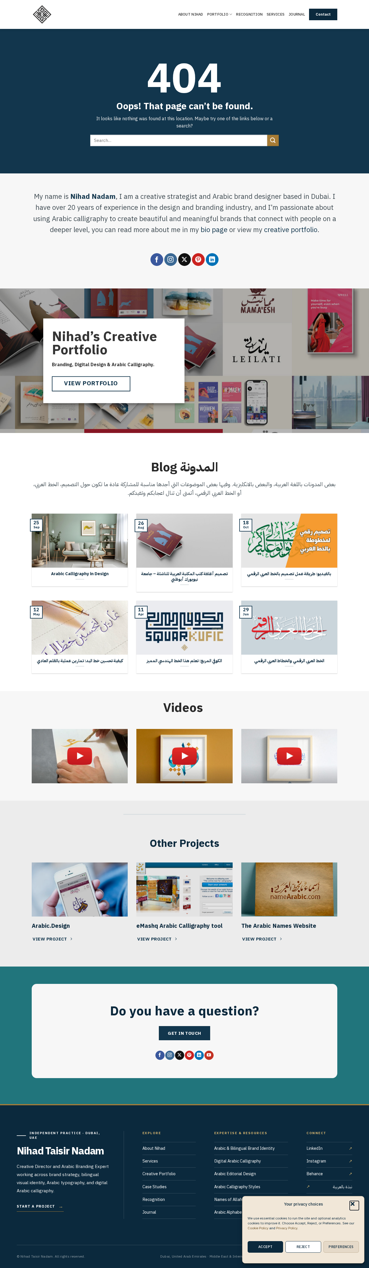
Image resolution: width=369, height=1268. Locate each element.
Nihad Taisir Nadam (60, 1150)
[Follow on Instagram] (170, 259)
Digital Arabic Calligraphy (237, 1161)
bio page (214, 230)
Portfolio (217, 14)
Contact (323, 14)
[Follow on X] (184, 259)
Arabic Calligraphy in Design (80, 574)
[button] (354, 1205)
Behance (314, 1174)
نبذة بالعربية (342, 1187)
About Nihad (190, 14)
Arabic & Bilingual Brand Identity (244, 1148)
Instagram (316, 1161)
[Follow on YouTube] (208, 1055)
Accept (265, 1247)
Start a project (40, 1206)
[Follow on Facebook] (156, 259)
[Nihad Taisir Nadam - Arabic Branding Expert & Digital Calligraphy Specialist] (60, 14)
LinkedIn (314, 1148)
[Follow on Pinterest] (198, 259)
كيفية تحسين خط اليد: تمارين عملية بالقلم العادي (80, 661)
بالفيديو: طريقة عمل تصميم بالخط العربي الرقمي (289, 574)
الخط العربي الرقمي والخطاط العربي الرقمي (289, 661)
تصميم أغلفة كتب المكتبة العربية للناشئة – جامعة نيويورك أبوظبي (184, 576)
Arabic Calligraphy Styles (237, 1187)
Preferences (341, 1247)
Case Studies (154, 1187)
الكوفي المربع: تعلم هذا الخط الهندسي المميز (184, 661)
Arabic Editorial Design (235, 1174)
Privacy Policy (286, 1228)
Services (276, 14)
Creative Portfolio (159, 1174)
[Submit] (273, 140)
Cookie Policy (258, 1228)
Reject (303, 1247)
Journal (297, 14)
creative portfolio (290, 230)
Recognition (249, 14)
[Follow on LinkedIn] (212, 259)
